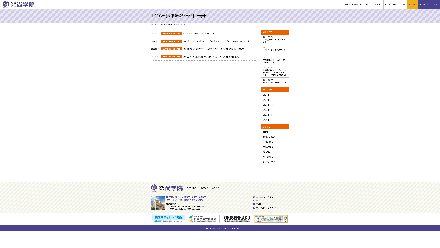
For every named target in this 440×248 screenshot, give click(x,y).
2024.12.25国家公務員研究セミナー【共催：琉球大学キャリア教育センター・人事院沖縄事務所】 (275, 71)
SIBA (367, 4)
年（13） (268, 104)
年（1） (268, 119)
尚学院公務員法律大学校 (395, 4)
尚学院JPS (377, 4)
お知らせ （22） (269, 136)
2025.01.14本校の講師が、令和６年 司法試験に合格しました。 (274, 60)
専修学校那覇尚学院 (353, 4)
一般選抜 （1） (268, 141)
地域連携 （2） (268, 146)
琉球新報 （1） (268, 156)
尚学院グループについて (428, 4)
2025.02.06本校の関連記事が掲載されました (274, 50)
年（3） (268, 94)
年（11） (268, 99)
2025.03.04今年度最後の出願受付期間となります (274, 40)
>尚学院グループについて (198, 187)
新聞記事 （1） (268, 151)
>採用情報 (215, 187)
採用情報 (412, 4)
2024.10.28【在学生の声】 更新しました (274, 81)
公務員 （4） (268, 131)
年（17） (268, 109)
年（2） (268, 114)
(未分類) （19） (269, 161)
